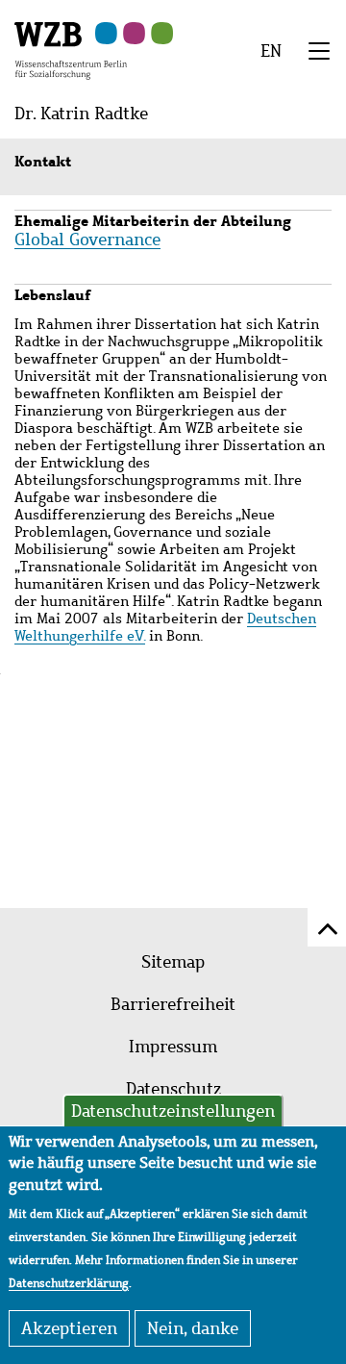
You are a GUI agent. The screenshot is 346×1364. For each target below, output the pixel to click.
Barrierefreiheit (173, 1004)
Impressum (173, 1046)
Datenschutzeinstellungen (173, 1111)
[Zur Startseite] (70, 49)
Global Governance (87, 239)
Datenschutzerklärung (69, 1283)
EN (271, 51)
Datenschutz (173, 1088)
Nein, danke (192, 1328)
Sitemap (173, 961)
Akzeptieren (69, 1328)
